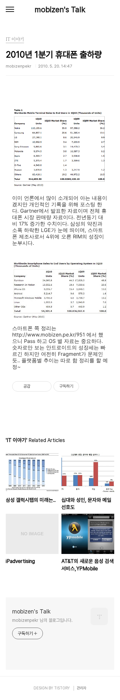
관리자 (81, 688)
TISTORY (62, 688)
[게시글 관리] (44, 386)
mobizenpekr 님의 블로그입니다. (42, 620)
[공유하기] (36, 386)
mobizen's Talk (60, 9)
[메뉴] (10, 9)
